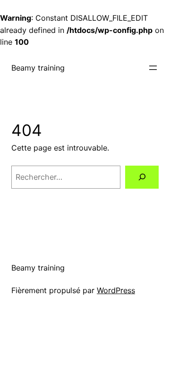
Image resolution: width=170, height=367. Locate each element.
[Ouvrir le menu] (153, 67)
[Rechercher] (142, 177)
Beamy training (38, 67)
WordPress (116, 290)
